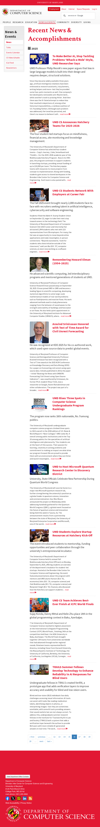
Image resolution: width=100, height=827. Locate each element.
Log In (94, 9)
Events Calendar (13, 52)
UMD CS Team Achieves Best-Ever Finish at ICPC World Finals (73, 602)
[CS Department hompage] (50, 813)
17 (79, 737)
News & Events (47, 22)
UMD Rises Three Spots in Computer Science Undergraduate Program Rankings (68, 403)
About (63, 9)
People (7, 22)
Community (63, 22)
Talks (8, 47)
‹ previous (41, 737)
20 (30, 741)
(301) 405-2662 (22, 794)
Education (31, 22)
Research (18, 22)
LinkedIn (25, 798)
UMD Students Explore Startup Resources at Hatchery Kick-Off (72, 533)
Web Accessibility (12, 803)
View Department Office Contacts (18, 776)
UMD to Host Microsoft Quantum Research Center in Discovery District (73, 470)
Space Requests (83, 9)
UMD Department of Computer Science (22, 11)
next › (41, 741)
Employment (54, 9)
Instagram (19, 798)
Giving (87, 22)
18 (84, 737)
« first (32, 737)
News (8, 42)
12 (54, 737)
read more (64, 114)
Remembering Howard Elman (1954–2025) (71, 261)
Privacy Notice (26, 803)
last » (49, 741)
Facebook (7, 798)
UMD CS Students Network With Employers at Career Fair (72, 192)
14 (64, 737)
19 (89, 737)
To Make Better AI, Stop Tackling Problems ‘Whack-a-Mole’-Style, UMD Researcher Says (73, 59)
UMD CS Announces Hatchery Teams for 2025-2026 (70, 124)
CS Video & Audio (13, 57)
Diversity (76, 22)
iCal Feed (10, 62)
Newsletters (11, 68)
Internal (71, 9)
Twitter (13, 798)
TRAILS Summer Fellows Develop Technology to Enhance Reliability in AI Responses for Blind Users (72, 672)
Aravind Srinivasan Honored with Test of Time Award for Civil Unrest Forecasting (70, 327)
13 (59, 737)
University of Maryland (50, 3)
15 (69, 737)
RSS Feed (30, 798)
